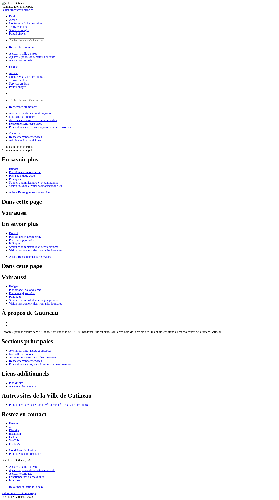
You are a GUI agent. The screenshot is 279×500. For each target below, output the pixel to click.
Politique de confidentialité (25, 453)
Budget (13, 168)
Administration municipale (25, 140)
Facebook (15, 423)
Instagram (15, 433)
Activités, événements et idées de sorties (33, 120)
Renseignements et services (25, 123)
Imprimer (14, 480)
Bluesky (14, 430)
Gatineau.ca (16, 133)
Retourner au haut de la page (26, 486)
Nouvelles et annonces (22, 116)
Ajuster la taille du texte (23, 53)
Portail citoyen (17, 33)
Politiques (15, 179)
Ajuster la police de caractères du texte (32, 57)
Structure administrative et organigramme (33, 182)
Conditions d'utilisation (23, 450)
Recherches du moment (23, 47)
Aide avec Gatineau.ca (22, 386)
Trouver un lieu (18, 26)
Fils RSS (14, 443)
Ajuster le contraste (20, 60)
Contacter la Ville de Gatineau (27, 23)
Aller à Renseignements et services (30, 192)
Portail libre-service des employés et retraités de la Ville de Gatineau (49, 404)
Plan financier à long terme (25, 172)
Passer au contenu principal (18, 10)
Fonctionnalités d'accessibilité (26, 477)
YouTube (14, 440)
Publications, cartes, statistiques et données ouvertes (40, 127)
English (13, 16)
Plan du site (16, 382)
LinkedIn (14, 437)
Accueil (13, 19)
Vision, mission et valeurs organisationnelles (35, 186)
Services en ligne (19, 30)
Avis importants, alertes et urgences (30, 113)
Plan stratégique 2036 (22, 175)
